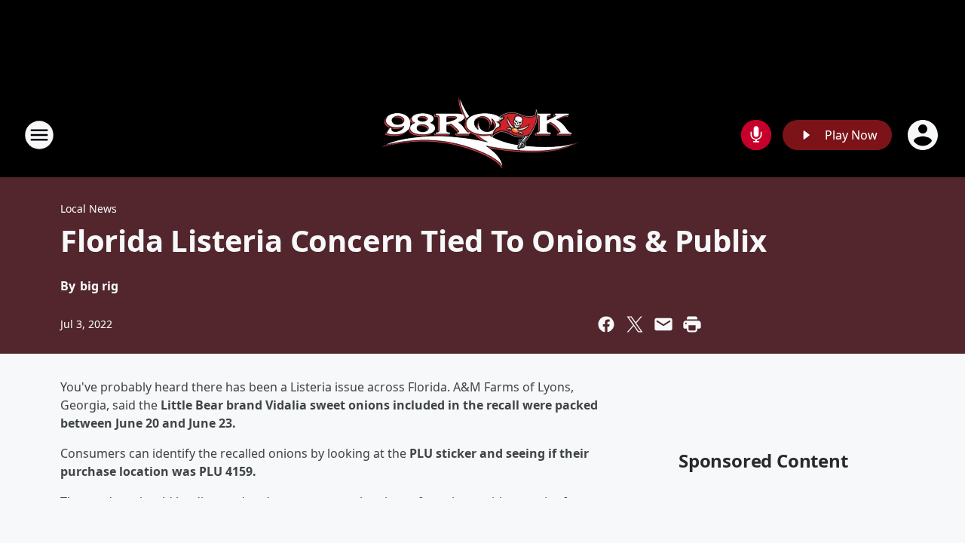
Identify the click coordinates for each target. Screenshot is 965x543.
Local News (88, 208)
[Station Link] (483, 134)
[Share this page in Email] (663, 324)
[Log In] (924, 135)
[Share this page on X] (634, 324)
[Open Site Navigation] (39, 135)
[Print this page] (692, 324)
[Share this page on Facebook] (606, 324)
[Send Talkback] (756, 135)
